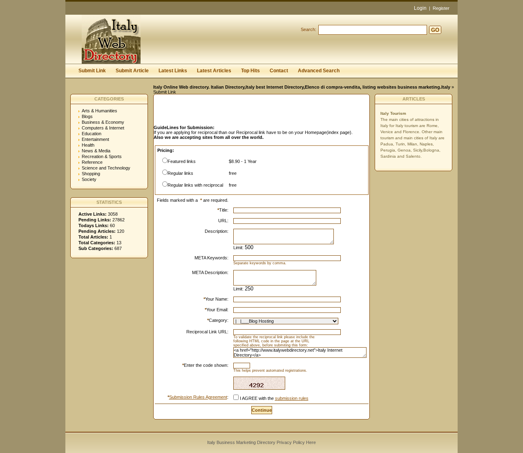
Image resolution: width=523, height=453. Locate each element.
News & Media (96, 150)
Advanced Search (319, 71)
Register (441, 8)
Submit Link (92, 71)
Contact (279, 71)
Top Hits (250, 71)
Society (89, 179)
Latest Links (173, 71)
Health (88, 145)
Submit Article (132, 71)
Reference (92, 162)
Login (420, 8)
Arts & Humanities (99, 110)
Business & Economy (103, 122)
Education (91, 133)
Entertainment (95, 139)
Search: (308, 29)
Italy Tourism (393, 113)
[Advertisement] (249, 112)
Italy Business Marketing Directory (241, 442)
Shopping (91, 173)
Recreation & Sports (102, 156)
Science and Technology (106, 167)
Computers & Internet (103, 127)
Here (311, 442)
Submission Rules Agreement (198, 397)
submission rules (291, 398)
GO (435, 30)
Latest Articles (214, 71)
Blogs (87, 116)
